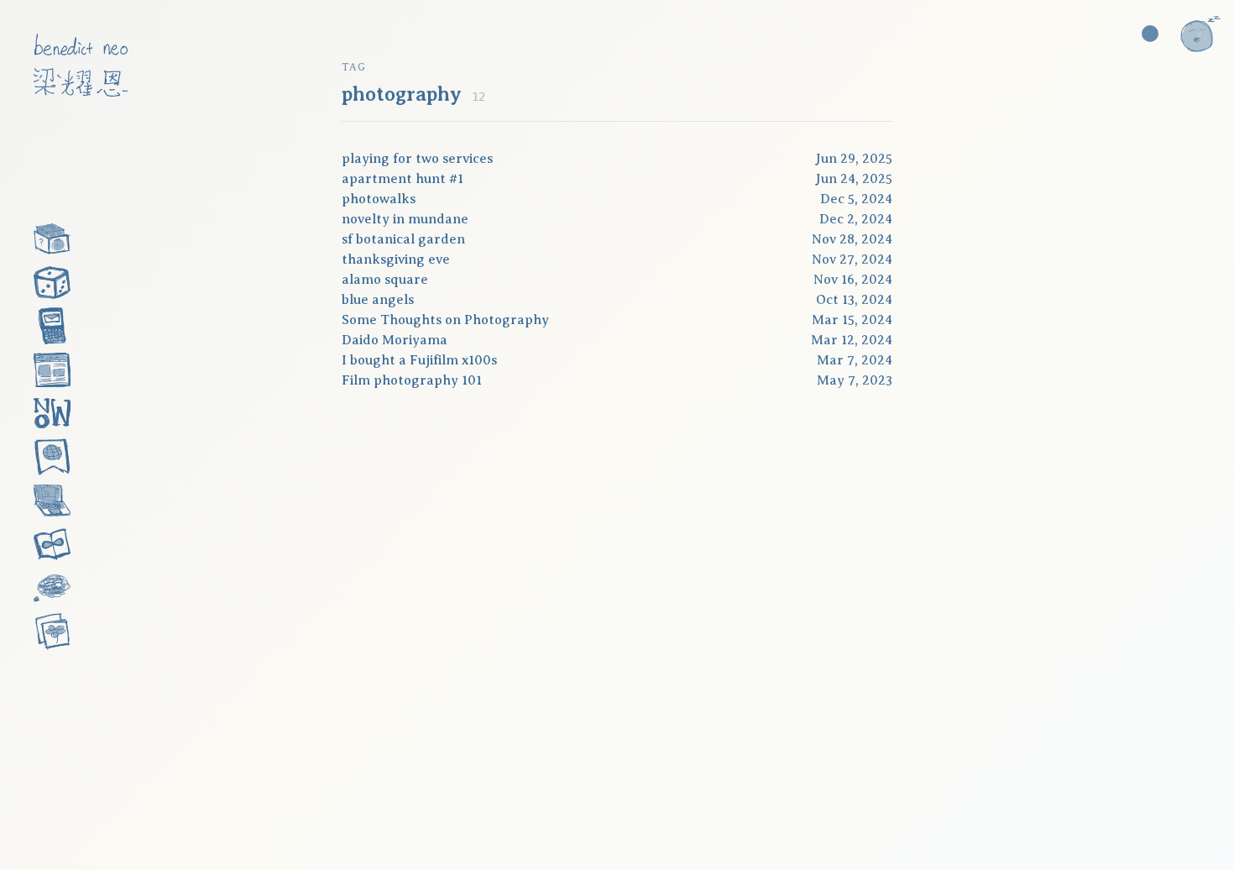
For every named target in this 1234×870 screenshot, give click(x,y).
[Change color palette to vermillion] (1150, 33)
